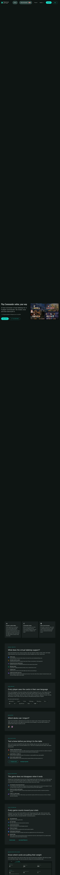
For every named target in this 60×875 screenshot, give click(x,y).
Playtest (35, 2)
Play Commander (25, 2)
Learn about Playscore (23, 840)
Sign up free (5, 318)
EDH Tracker (5, 3)
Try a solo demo (15, 318)
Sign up (48, 2)
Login (55, 2)
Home (15, 2)
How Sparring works (24, 761)
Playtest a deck (14, 761)
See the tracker (12, 840)
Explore (41, 2)
